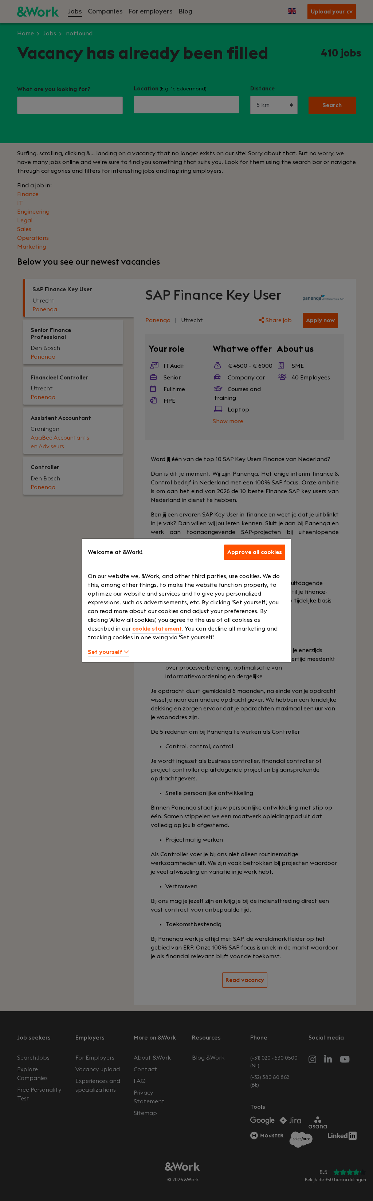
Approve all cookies (254, 552)
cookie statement (157, 629)
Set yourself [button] (106, 652)
